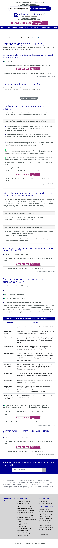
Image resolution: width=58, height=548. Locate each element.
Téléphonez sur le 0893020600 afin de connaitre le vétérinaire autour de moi (28, 65)
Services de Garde (22, 498)
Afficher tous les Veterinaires (29, 98)
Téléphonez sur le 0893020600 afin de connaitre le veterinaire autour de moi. (30, 171)
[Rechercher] (44, 470)
